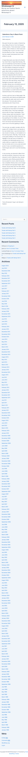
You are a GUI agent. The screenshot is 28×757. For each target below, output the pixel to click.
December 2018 (6, 270)
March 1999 (5, 697)
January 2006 (5, 539)
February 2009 (5, 456)
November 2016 (6, 296)
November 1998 (6, 707)
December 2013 (6, 352)
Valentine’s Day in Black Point (12, 34)
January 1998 (5, 730)
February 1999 (5, 699)
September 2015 (6, 316)
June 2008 (4, 471)
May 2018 (4, 273)
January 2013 (5, 369)
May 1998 (4, 719)
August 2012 (5, 374)
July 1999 (4, 687)
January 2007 (5, 511)
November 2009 (6, 438)
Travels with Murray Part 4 (8, 233)
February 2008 (5, 479)
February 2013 (5, 367)
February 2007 (5, 509)
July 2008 (4, 468)
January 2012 (5, 390)
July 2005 (4, 552)
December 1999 (6, 676)
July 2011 (4, 400)
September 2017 (6, 283)
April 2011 (4, 402)
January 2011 (5, 410)
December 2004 (6, 570)
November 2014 (6, 334)
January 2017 (5, 293)
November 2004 (6, 572)
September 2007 (6, 491)
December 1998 (6, 704)
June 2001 (4, 648)
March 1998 (5, 725)
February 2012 (5, 387)
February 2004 (5, 595)
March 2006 (5, 534)
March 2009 (5, 453)
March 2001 (5, 654)
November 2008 (6, 463)
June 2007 (4, 499)
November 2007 (6, 486)
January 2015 (5, 329)
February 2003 (5, 616)
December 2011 (6, 392)
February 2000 (5, 671)
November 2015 (6, 314)
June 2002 (4, 628)
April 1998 (4, 722)
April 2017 (4, 288)
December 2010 (6, 413)
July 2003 (4, 605)
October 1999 (5, 681)
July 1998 (4, 714)
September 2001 (6, 643)
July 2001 (4, 646)
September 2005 (6, 547)
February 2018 (5, 276)
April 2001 (4, 651)
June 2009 (4, 446)
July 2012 (4, 377)
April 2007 (4, 504)
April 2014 (4, 344)
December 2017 (6, 278)
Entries (5, 738)
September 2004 (6, 577)
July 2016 (4, 301)
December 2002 (6, 621)
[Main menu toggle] (24, 7)
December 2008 (6, 461)
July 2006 (4, 524)
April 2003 (4, 610)
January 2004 (5, 598)
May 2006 (4, 529)
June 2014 (4, 339)
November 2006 (6, 517)
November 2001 (6, 641)
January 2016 (5, 311)
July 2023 (4, 268)
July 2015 (4, 319)
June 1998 (4, 717)
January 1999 (5, 702)
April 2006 (4, 532)
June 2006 (4, 527)
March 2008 (5, 476)
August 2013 (5, 357)
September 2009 (6, 443)
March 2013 (5, 364)
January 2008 (5, 481)
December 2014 (6, 331)
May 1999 (4, 692)
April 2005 (4, 560)
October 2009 (5, 440)
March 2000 (5, 669)
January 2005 (5, 567)
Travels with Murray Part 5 (8, 230)
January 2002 (5, 636)
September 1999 (6, 684)
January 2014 (5, 349)
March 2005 (5, 562)
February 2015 (5, 326)
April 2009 (4, 451)
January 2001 (5, 659)
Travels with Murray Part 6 (8, 228)
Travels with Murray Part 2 (8, 238)
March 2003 (5, 613)
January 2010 (5, 433)
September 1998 (6, 712)
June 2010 (4, 423)
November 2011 (6, 395)
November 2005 (6, 544)
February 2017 (5, 291)
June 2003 (4, 608)
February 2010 (5, 430)
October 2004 (5, 575)
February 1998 (5, 727)
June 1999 (4, 689)
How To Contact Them (12, 248)
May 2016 (4, 303)
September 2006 (6, 522)
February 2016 (5, 308)
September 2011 (6, 397)
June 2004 (4, 585)
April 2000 (4, 666)
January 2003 (5, 618)
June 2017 (4, 286)
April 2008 (4, 473)
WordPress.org (6, 743)
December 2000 (6, 661)
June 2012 (4, 380)
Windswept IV (8, 6)
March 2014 (5, 347)
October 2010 (5, 418)
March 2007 (5, 506)
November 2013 (6, 354)
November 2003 (6, 603)
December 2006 (6, 514)
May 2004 (4, 588)
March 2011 (5, 405)
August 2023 (5, 265)
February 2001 (5, 656)
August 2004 (5, 580)
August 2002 (5, 626)
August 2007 (5, 494)
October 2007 (5, 489)
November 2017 (6, 281)
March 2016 (5, 306)
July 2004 (4, 583)
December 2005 (6, 542)
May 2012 (4, 382)
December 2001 (6, 638)
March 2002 (5, 633)
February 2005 (5, 565)
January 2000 (5, 674)
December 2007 (6, 484)
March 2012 (5, 385)
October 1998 (5, 709)
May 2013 (4, 359)
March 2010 (5, 428)
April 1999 (4, 694)
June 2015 (4, 321)
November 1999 (6, 679)
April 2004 (4, 590)
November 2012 (6, 372)
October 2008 (5, 466)
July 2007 (4, 496)
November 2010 (6, 415)
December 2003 (6, 600)
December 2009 (6, 435)
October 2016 (5, 298)
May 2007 (4, 501)
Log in (3, 745)
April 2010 (4, 425)
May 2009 (4, 448)
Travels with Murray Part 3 (8, 235)
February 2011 (5, 407)
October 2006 (5, 519)
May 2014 (4, 341)
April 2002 (4, 631)
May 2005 (4, 557)
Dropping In (11, 246)
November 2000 (6, 664)
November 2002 (6, 623)
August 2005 (5, 550)
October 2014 (5, 336)
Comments (6, 740)
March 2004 (5, 593)
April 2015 (4, 324)
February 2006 (5, 537)
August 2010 (5, 420)
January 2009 (5, 458)
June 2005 (4, 555)
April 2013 (4, 362)
